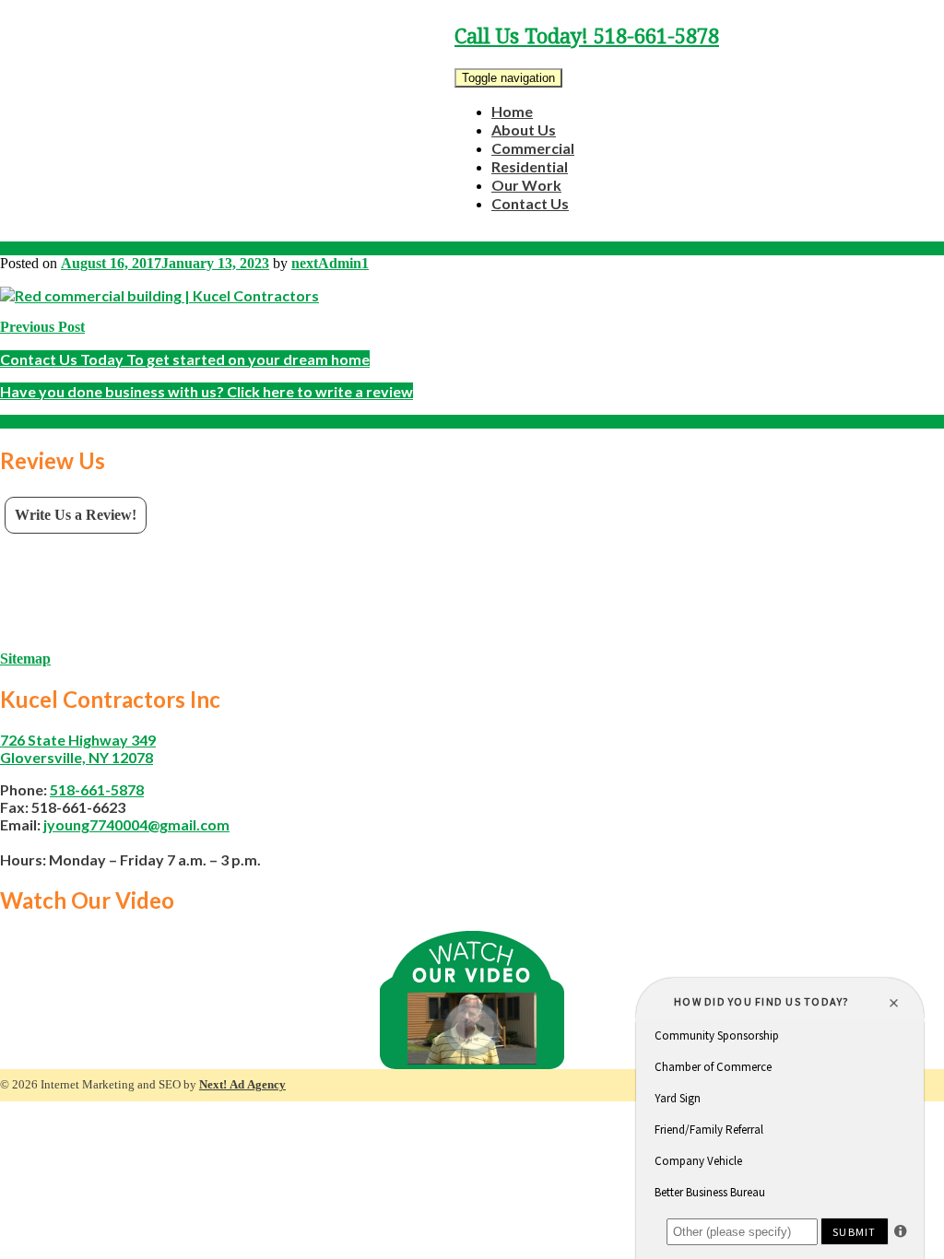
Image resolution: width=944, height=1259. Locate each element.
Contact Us (530, 203)
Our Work (526, 185)
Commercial (532, 148)
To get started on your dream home (185, 359)
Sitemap (25, 658)
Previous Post (42, 327)
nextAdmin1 (330, 263)
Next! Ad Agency (242, 1084)
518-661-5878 (97, 789)
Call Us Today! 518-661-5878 (586, 36)
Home (512, 111)
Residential (529, 166)
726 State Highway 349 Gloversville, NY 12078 (78, 748)
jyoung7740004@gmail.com (136, 824)
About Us (523, 129)
